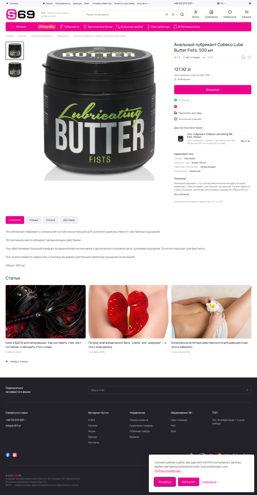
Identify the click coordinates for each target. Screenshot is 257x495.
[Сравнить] (243, 57)
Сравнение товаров (141, 425)
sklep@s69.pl (13, 425)
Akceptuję (164, 482)
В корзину (213, 90)
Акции (91, 431)
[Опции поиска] (166, 14)
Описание (15, 220)
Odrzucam (188, 482)
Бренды (92, 436)
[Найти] (182, 14)
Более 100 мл (199, 162)
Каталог (93, 425)
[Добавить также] (245, 136)
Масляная (189, 158)
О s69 (91, 420)
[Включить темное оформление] (250, 3)
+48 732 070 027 (183, 3)
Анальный (195, 171)
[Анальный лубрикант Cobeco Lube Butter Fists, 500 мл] (97, 111)
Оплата (50, 220)
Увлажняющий (208, 166)
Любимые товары (140, 431)
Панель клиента (139, 420)
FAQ (173, 425)
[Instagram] (15, 455)
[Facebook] (8, 455)
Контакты (93, 442)
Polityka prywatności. (168, 471)
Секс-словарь (179, 420)
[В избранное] (249, 57)
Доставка (69, 220)
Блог (173, 431)
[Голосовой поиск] (174, 14)
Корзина (134, 436)
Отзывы (33, 220)
